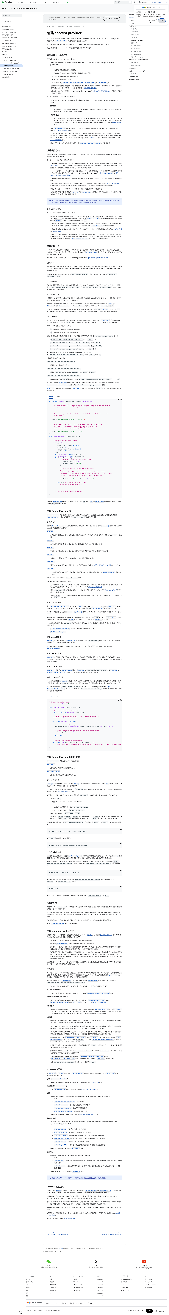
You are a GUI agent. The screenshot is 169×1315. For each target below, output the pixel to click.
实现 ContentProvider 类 (61, 130)
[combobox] (123, 2)
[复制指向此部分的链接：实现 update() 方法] (63, 667)
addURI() (50, 388)
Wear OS (76, 1282)
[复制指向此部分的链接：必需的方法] (57, 522)
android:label (59, 1166)
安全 (27, 1285)
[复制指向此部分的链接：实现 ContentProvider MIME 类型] (81, 757)
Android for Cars (78, 1287)
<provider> (112, 975)
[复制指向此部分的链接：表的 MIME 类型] (61, 780)
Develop (5, 9)
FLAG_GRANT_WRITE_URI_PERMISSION (63, 1058)
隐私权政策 (53, 1290)
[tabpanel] (84, 448)
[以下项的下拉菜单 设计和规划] (39, 2)
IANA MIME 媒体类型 (63, 792)
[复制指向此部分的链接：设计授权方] (57, 263)
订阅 (149, 1311)
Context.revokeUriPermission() (103, 1039)
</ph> (105, 173)
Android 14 (100, 1287)
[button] (11, 35)
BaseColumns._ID (92, 218)
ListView (58, 220)
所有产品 (89, 1303)
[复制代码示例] (121, 400)
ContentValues (70, 640)
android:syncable (60, 1145)
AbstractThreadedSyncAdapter (72, 82)
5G (50, 1293)
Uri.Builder (99, 501)
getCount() (79, 612)
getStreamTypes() (53, 771)
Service (60, 1073)
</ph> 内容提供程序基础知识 (101, 91)
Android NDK (125, 1290)
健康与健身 (53, 1285)
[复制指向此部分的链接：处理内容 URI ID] (61, 294)
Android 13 (100, 1290)
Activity (52, 1073)
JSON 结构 (55, 231)
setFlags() (101, 1058)
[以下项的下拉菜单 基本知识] (25, 2)
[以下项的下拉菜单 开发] (48, 2)
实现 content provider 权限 (87, 1115)
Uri (91, 501)
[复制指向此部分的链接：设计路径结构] (59, 281)
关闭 (153, 21)
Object (71, 619)
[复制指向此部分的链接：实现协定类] (59, 903)
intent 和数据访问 (56, 140)
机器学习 (52, 1282)
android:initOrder (60, 1135)
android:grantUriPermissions (75, 1037)
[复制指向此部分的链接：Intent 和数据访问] (66, 1187)
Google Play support (150, 1285)
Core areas (15, 9)
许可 (35, 1310)
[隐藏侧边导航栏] (21, 1312)
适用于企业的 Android (32, 1282)
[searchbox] (12, 15)
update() (50, 547)
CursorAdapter (90, 82)
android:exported (60, 1132)
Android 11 (100, 1296)
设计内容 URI (93, 138)
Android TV (76, 1290)
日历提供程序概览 (69, 1219)
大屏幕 (75, 1279)
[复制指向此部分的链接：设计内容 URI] (61, 246)
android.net (85, 192)
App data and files (30, 9)
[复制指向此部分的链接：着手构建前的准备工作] (70, 55)
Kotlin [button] (51, 396)
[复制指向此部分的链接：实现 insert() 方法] (62, 637)
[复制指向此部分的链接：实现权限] (55, 969)
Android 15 (100, 1285)
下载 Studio (124, 1287)
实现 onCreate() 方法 (110, 590)
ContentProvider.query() (59, 606)
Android (28, 1279)
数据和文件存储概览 (90, 88)
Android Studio (157, 2)
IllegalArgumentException (60, 629)
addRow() (98, 619)
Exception (111, 606)
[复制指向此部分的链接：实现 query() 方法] (62, 603)
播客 (27, 1296)
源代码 (27, 1287)
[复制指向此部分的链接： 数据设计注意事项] (63, 209)
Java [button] (58, 396)
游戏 (51, 1279)
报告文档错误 (149, 1282)
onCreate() (106, 526)
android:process (60, 1142)
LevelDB (53, 166)
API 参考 (123, 1285)
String (76, 784)
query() (50, 531)
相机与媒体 (53, 1287)
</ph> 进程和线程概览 (95, 587)
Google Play (56, 2)
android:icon (59, 1161)
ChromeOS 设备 (78, 1285)
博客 (70, 2)
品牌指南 (40, 1310)
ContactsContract (58, 924)
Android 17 (100, 1279)
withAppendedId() (53, 648)
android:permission (93, 993)
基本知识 (20, 2)
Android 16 (100, 1282)
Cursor (111, 304)
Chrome (56, 1303)
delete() (50, 554)
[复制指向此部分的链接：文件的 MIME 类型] (63, 852)
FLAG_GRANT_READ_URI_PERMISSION (92, 1056)
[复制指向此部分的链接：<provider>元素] (64, 1070)
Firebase (64, 1303)
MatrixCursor (111, 617)
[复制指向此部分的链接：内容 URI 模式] (59, 317)
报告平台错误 (149, 1279)
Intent (58, 1190)
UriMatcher (105, 320)
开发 (44, 2)
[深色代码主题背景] (119, 400)
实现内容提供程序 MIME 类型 (102, 565)
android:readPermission (96, 1000)
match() (76, 388)
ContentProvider (60, 41)
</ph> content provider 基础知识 (97, 258)
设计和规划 (33, 2)
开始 (161, 21)
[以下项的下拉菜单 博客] (74, 2)
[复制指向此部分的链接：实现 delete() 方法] (63, 654)
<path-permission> (101, 1009)
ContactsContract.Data (80, 239)
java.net (75, 192)
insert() (50, 540)
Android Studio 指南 (126, 1279)
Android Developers (52, 26)
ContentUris (57, 501)
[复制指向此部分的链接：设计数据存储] (61, 151)
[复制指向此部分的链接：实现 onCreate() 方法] (65, 677)
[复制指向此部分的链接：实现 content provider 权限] (75, 931)
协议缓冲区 (116, 229)
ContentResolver (96, 226)
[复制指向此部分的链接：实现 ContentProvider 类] (73, 511)
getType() (50, 561)
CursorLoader (102, 82)
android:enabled (60, 1129)
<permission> (66, 980)
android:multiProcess (61, 1138)
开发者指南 (124, 1282)
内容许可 (60, 1248)
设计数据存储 (116, 123)
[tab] (51, 396)
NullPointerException (58, 632)
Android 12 (100, 1293)
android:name (92, 980)
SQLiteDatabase (98, 608)
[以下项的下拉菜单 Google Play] (62, 2)
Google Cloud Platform (76, 1303)
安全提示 (89, 935)
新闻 (27, 1290)
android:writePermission (59, 1002)
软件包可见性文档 (90, 1178)
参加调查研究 (149, 1287)
